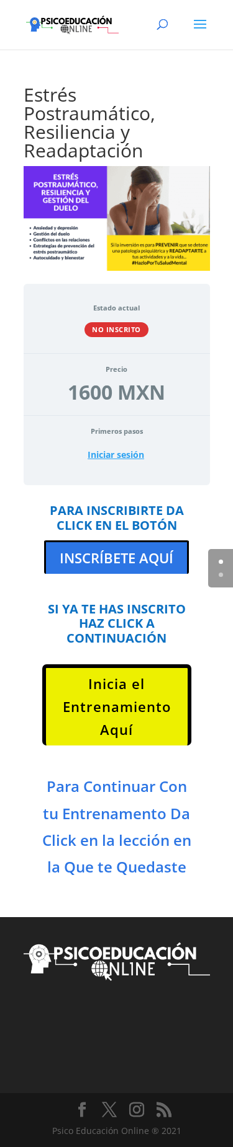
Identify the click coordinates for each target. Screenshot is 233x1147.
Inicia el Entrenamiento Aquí (117, 706)
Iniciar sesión (116, 454)
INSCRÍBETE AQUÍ (116, 557)
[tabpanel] (117, 705)
